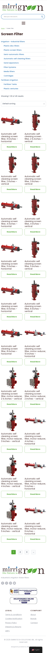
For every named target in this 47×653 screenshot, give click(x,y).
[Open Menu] (23, 23)
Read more (12, 147)
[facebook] (2, 583)
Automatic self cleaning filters (17, 58)
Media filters (9, 71)
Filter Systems (10, 67)
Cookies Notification (13, 618)
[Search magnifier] (42, 16)
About (33, 614)
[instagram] (10, 583)
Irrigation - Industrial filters (13, 41)
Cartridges (8, 76)
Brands (33, 618)
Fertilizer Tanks (10, 84)
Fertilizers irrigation (9, 80)
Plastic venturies (11, 88)
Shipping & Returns (13, 627)
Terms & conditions (13, 614)
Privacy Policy (11, 622)
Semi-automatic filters (14, 54)
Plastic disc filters (11, 46)
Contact (34, 622)
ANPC (7, 631)
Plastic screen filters (13, 50)
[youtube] (14, 583)
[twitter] (6, 583)
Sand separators (11, 63)
